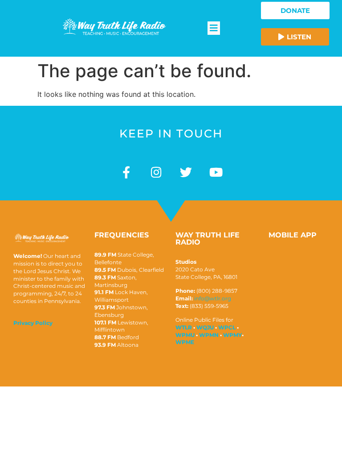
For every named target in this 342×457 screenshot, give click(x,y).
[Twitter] (186, 172)
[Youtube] (216, 172)
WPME (184, 342)
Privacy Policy (33, 323)
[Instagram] (156, 172)
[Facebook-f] (126, 172)
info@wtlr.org (212, 298)
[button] (214, 28)
